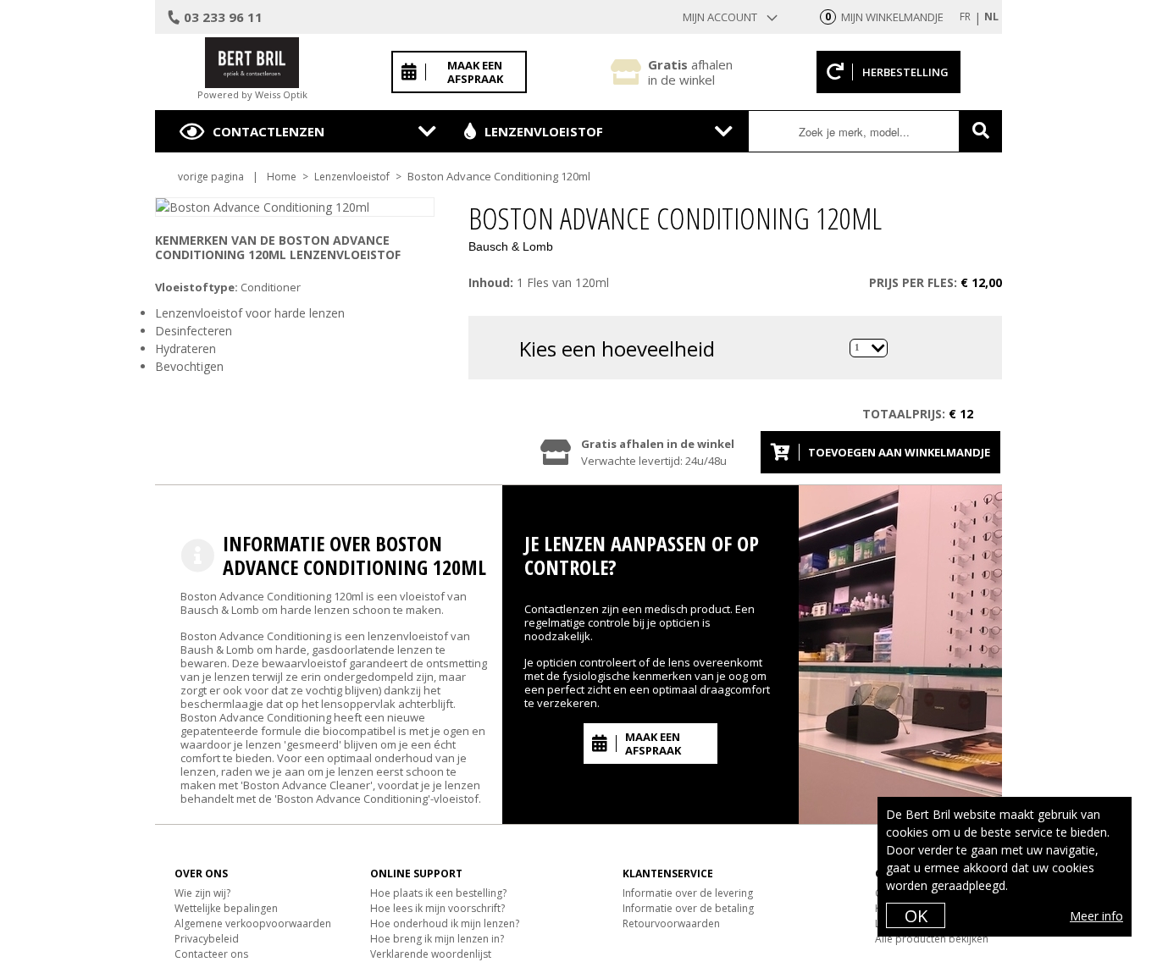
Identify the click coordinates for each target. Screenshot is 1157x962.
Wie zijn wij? (202, 893)
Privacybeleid (206, 939)
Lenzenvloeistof (543, 131)
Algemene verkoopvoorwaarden (252, 923)
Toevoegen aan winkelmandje (899, 452)
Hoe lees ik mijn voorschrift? (437, 908)
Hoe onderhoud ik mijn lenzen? (444, 923)
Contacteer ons (211, 954)
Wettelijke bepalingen (226, 908)
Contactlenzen (268, 131)
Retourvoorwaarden (671, 923)
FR (965, 16)
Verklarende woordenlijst (430, 954)
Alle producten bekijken (931, 939)
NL (991, 16)
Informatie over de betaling (688, 908)
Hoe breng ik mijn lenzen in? (437, 939)
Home (281, 176)
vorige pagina (211, 176)
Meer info (1096, 916)
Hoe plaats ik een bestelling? (438, 893)
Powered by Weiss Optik (252, 94)
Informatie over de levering (688, 893)
